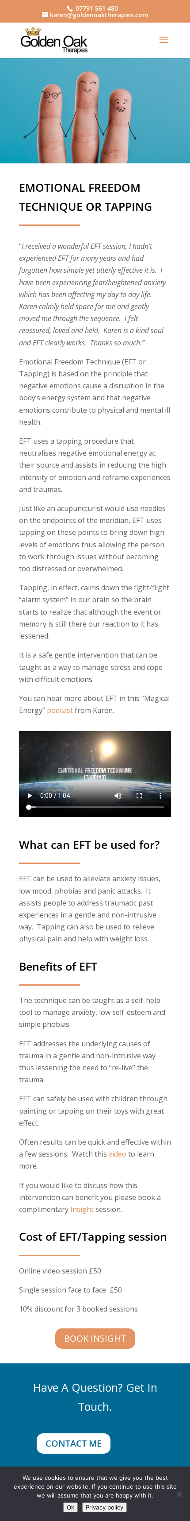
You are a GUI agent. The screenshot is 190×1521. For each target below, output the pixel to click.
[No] (179, 1494)
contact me (74, 1443)
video (117, 1154)
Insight (82, 1209)
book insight (95, 1338)
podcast (60, 710)
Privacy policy (104, 1507)
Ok (70, 1507)
